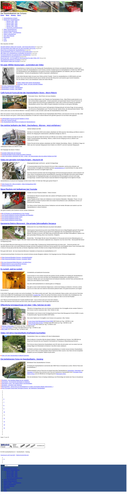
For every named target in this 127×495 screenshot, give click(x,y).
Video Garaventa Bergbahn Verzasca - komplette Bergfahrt (17, 257)
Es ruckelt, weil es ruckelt (11, 269)
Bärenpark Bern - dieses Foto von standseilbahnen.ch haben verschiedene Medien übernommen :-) (27, 386)
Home (2, 15)
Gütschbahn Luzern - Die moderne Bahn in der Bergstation (17, 383)
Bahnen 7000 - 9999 (11, 26)
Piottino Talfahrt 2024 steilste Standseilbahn (28, 82)
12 (4, 418)
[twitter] (4, 459)
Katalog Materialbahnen (10, 31)
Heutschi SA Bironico (7, 185)
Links (5, 39)
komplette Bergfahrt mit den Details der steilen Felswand (16, 154)
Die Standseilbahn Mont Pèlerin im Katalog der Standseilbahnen (18, 121)
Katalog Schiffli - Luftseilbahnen (12, 32)
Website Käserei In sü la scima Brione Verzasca (14, 264)
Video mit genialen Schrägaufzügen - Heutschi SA (22, 159)
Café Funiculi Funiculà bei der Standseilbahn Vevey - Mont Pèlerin (29, 92)
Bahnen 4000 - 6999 (11, 24)
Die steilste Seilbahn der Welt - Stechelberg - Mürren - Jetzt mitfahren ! (31, 125)
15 (4, 428)
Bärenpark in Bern (61, 373)
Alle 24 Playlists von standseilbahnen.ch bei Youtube (15, 213)
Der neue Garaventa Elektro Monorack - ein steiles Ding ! (16, 262)
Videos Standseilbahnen (10, 29)
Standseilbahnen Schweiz (10, 18)
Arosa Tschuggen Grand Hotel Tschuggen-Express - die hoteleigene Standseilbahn (23, 388)
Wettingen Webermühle (8, 326)
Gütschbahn (78, 370)
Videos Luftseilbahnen (10, 34)
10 (4, 412)
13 (4, 421)
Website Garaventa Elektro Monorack (11, 265)
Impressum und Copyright (8, 455)
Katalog (13, 15)
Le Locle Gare (32, 324)
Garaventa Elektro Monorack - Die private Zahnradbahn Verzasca (28, 223)
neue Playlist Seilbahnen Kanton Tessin (12, 216)
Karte (19, 15)
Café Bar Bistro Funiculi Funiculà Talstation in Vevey (15, 118)
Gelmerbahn (71, 370)
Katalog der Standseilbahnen (11, 19)
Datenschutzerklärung (22, 455)
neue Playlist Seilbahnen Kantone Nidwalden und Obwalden (17, 215)
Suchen (3, 465)
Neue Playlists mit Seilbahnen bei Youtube (19, 189)
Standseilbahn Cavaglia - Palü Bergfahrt (12, 87)
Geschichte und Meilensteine (14, 28)
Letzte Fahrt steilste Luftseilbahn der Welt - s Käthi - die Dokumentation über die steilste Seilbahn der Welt (29, 156)
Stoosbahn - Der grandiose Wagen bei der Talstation (15, 380)
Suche (5, 40)
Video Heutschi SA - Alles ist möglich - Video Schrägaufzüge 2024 (19, 184)
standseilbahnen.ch (60, 168)
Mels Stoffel (5, 329)
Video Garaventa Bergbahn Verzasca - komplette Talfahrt (16, 259)
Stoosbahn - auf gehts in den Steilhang (12, 385)
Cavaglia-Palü (37, 295)
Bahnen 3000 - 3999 (11, 23)
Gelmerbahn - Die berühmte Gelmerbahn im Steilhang (16, 381)
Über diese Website (9, 36)
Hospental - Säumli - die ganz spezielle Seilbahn (30, 84)
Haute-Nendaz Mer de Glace (35, 322)
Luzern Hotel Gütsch (7, 327)
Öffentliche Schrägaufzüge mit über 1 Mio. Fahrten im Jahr (26, 305)
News (7, 15)
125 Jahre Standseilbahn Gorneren (11, 86)
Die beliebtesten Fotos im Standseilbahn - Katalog (22, 359)
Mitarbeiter (7, 37)
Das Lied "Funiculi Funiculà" (9, 120)
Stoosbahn (30, 372)
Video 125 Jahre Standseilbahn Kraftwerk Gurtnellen (23, 333)
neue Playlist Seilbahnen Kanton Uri (11, 218)
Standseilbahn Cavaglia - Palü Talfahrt (12, 89)
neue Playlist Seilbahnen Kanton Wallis (12, 220)
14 (4, 425)
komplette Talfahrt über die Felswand (11, 153)
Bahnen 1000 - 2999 (11, 21)
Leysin (40, 321)
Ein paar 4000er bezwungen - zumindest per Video (22, 65)
